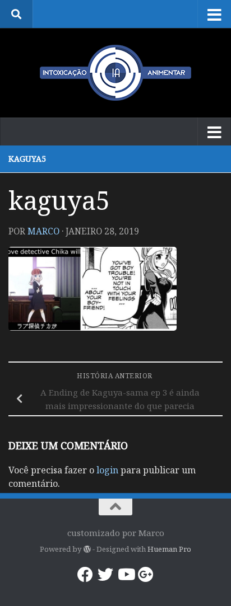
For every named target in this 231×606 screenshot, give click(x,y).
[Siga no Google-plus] (146, 574)
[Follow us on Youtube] (125, 574)
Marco (43, 231)
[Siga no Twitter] (105, 574)
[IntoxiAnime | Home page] (115, 73)
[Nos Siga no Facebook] (85, 574)
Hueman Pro (169, 549)
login (107, 470)
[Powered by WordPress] (86, 549)
